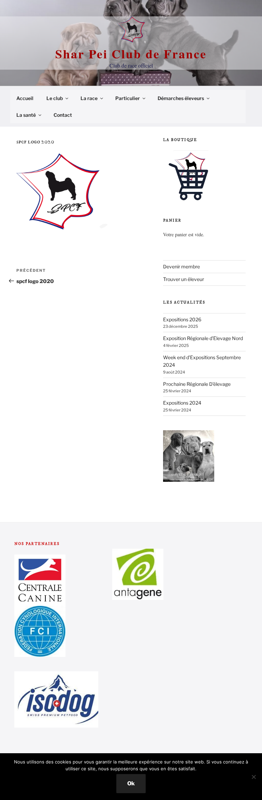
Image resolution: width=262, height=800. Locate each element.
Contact (63, 115)
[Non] (253, 776)
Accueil (24, 98)
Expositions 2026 (182, 319)
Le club (54, 98)
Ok (131, 783)
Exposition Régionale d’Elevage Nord (203, 338)
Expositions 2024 (182, 403)
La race (89, 98)
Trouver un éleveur (183, 279)
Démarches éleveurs (181, 98)
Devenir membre (181, 266)
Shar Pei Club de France (130, 53)
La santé (26, 115)
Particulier (127, 98)
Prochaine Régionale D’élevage (197, 384)
